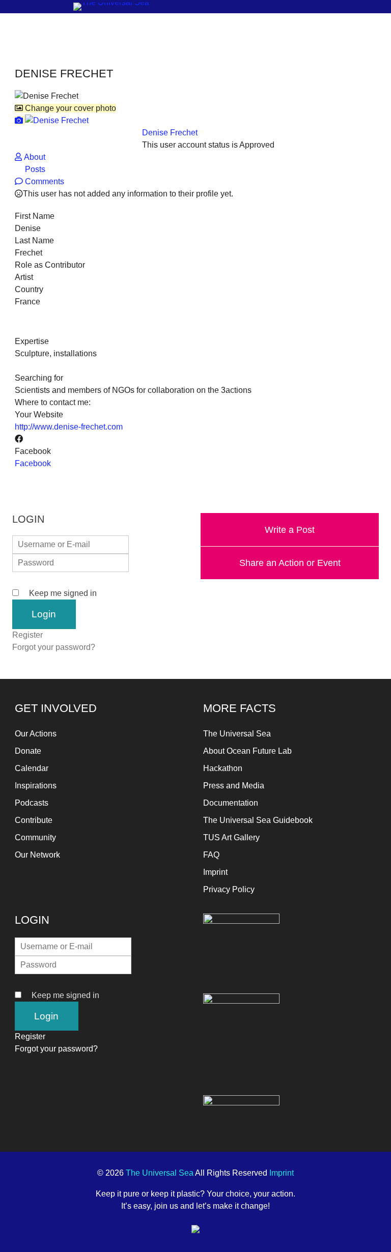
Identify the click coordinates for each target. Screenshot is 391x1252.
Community (35, 837)
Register (27, 635)
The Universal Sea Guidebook (258, 820)
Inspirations (36, 785)
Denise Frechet (170, 132)
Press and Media (233, 785)
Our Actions (36, 733)
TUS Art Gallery (231, 837)
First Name (34, 216)
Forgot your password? (53, 647)
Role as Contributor (50, 265)
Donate (28, 751)
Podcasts (31, 803)
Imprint (215, 872)
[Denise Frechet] (52, 120)
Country (29, 289)
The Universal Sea (237, 733)
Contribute (33, 820)
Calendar (31, 768)
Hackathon (222, 768)
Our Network (37, 854)
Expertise (32, 341)
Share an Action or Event (290, 562)
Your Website (39, 414)
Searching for (39, 378)
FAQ (211, 854)
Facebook (33, 451)
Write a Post (290, 529)
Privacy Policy (229, 889)
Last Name (34, 240)
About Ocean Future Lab (247, 751)
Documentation (230, 803)
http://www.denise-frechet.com (69, 426)
